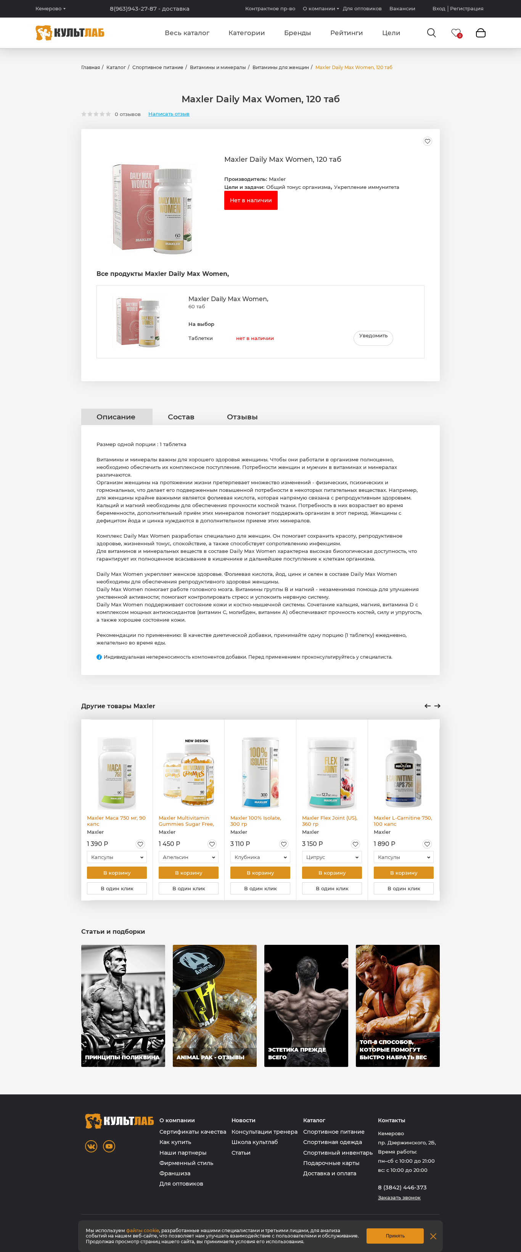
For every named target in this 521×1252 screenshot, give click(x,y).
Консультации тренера (264, 1131)
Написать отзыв (169, 114)
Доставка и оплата (329, 1173)
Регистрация (467, 8)
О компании (319, 8)
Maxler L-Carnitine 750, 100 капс (403, 821)
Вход (439, 8)
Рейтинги (346, 33)
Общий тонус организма (298, 187)
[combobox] (117, 857)
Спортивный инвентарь (338, 1152)
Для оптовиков (362, 8)
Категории (246, 33)
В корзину (116, 873)
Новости (244, 1120)
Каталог (116, 67)
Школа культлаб (255, 1142)
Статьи (241, 1152)
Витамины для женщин (280, 67)
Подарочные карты (331, 1163)
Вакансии (402, 8)
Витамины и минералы (218, 67)
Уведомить (373, 335)
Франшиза (174, 1173)
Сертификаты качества (192, 1131)
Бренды (297, 33)
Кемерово (48, 8)
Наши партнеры (183, 1152)
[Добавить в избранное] (427, 141)
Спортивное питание (157, 67)
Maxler (277, 179)
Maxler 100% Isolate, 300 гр (255, 821)
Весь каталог (187, 33)
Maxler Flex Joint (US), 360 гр (329, 821)
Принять (395, 1236)
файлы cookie (142, 1230)
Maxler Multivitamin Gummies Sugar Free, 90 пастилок (186, 821)
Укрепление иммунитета (366, 187)
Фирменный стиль (186, 1163)
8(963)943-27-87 (150, 8)
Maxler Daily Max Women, (228, 299)
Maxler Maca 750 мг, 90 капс (116, 821)
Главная (90, 67)
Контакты (391, 1120)
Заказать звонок (399, 1197)
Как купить (175, 1142)
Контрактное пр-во (270, 8)
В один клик (117, 888)
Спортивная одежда (332, 1142)
